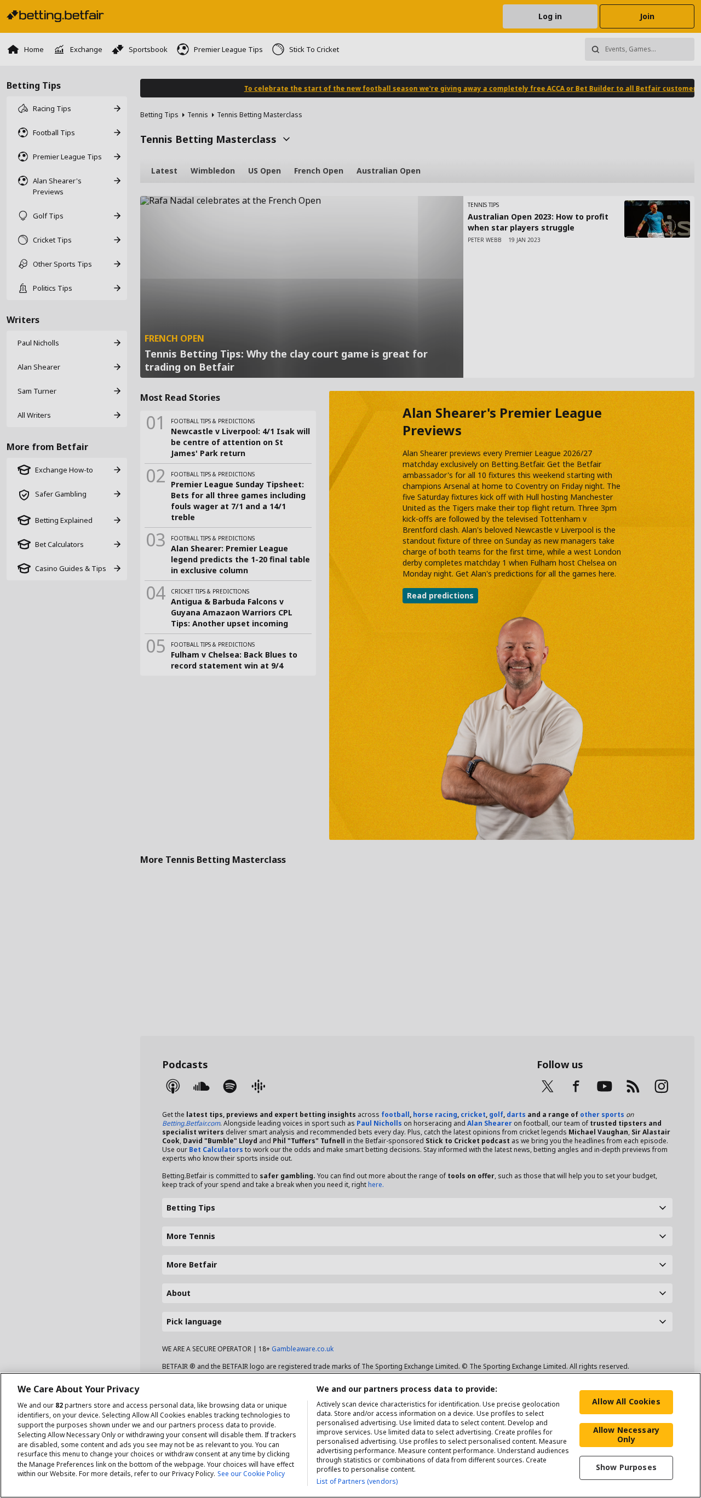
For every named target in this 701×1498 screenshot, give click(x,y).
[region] (350, 1435)
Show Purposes (626, 1467)
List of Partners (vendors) (357, 1481)
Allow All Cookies (626, 1401)
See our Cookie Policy (251, 1474)
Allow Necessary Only (626, 1434)
